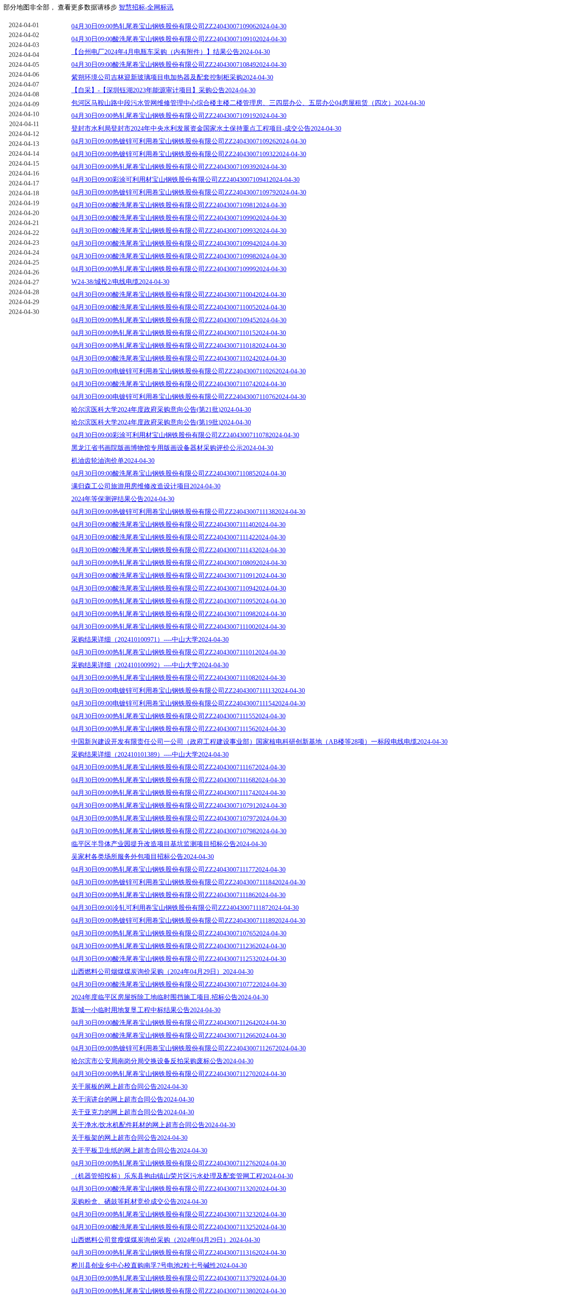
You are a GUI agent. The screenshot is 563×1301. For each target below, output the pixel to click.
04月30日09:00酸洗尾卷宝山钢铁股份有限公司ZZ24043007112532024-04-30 (178, 958)
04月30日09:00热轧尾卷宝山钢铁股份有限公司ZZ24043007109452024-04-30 (178, 319)
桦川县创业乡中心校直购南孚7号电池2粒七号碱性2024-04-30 (159, 1265)
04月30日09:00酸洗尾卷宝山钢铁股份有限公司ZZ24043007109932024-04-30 (178, 230)
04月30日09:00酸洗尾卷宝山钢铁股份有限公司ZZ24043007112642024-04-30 (178, 1022)
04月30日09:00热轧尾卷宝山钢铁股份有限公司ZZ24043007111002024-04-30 (178, 626)
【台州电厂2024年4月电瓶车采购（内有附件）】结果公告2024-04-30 (170, 51)
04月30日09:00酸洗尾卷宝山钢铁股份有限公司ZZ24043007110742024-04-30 (178, 383)
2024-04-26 (24, 272)
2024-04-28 (24, 291)
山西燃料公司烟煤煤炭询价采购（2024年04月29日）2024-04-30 (162, 971)
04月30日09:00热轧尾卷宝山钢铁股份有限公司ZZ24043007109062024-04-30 (178, 26)
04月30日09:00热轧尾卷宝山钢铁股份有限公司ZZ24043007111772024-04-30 (178, 869)
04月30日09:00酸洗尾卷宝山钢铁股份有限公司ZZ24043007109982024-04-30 (178, 256)
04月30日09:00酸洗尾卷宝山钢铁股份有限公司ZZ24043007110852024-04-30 (178, 473)
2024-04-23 (24, 242)
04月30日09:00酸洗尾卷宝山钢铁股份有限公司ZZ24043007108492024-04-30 (178, 64)
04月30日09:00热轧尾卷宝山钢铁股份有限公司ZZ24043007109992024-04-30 (178, 268)
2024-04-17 (24, 183)
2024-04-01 (24, 24)
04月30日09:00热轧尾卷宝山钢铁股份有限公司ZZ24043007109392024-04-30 (178, 166)
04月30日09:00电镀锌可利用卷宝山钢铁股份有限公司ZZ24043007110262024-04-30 (188, 371)
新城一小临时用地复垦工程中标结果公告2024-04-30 (146, 1009)
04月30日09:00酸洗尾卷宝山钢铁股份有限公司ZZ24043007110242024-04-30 (178, 358)
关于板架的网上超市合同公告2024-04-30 (129, 1137)
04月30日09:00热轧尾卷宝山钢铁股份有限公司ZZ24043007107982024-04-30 (178, 831)
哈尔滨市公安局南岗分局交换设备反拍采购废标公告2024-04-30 (162, 1060)
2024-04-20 (24, 212)
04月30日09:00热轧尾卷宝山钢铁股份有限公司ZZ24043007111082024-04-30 (178, 677)
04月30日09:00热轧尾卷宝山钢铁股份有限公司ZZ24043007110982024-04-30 (178, 613)
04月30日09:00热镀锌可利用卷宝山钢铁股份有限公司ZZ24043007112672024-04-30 (188, 1048)
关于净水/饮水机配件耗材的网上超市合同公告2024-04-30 (153, 1124)
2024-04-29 (24, 301)
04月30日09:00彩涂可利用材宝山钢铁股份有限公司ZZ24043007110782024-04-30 (185, 434)
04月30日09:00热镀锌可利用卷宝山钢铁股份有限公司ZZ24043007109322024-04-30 (188, 153)
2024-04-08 (24, 94)
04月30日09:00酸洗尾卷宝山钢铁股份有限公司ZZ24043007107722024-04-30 (178, 984)
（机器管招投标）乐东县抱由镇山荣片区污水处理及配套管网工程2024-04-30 (182, 1175)
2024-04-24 (24, 252)
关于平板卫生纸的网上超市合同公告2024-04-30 (139, 1150)
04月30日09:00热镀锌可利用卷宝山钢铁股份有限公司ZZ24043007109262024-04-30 (188, 141)
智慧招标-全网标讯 (146, 7)
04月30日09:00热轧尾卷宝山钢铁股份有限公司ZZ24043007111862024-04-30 (178, 894)
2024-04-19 (24, 202)
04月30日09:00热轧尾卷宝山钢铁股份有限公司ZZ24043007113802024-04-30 (178, 1290)
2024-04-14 (24, 153)
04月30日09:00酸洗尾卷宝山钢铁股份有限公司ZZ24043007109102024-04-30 (178, 38)
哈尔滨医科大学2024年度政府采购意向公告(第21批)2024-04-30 (161, 409)
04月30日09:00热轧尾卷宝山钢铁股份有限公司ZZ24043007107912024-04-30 (178, 805)
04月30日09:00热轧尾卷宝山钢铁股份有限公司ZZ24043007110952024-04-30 (178, 601)
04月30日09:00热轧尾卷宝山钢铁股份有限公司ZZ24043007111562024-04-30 (178, 728)
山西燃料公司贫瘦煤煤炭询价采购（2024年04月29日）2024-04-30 (165, 1239)
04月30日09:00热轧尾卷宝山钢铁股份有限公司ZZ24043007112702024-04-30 (178, 1073)
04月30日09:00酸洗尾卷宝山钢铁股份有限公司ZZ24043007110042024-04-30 (178, 294)
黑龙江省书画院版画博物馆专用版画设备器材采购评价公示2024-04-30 (172, 447)
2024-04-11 (24, 123)
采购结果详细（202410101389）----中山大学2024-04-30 (150, 754)
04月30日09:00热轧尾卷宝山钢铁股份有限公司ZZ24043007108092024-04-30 (178, 562)
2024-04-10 (24, 113)
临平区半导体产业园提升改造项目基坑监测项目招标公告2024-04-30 (169, 843)
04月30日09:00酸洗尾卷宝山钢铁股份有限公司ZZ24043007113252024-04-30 (178, 1227)
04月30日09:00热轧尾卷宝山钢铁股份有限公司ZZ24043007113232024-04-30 (178, 1214)
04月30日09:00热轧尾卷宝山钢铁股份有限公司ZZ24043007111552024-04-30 (178, 716)
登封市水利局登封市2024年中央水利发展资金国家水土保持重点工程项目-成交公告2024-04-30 (206, 128)
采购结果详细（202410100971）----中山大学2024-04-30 (150, 639)
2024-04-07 (24, 84)
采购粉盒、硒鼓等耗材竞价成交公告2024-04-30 (139, 1201)
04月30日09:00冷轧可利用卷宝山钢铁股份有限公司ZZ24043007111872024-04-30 (185, 907)
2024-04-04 (24, 54)
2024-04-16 (24, 173)
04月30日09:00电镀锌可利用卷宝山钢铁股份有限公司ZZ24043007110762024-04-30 (188, 396)
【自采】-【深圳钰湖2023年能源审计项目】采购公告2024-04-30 (163, 90)
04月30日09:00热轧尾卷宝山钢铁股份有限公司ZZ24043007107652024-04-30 (178, 933)
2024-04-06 (24, 74)
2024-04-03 (24, 44)
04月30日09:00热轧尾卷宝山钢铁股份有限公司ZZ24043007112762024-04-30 (178, 1163)
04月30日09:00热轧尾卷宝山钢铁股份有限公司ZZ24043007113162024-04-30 (178, 1252)
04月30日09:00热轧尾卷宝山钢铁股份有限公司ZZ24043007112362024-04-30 (178, 945)
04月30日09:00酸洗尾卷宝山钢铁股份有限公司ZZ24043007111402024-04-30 (178, 524)
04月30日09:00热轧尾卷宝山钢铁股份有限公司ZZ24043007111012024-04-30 (178, 652)
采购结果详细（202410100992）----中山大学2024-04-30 (150, 664)
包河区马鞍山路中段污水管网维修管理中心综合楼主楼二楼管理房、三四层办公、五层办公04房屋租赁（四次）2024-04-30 (248, 102)
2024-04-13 (24, 143)
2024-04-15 (24, 163)
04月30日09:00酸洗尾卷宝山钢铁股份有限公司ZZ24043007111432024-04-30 (178, 549)
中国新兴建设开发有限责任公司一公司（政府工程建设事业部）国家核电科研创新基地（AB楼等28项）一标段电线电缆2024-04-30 (259, 741)
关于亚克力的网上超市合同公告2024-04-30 (132, 1112)
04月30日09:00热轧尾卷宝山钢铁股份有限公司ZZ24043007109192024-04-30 (178, 115)
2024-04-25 (24, 262)
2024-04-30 (24, 311)
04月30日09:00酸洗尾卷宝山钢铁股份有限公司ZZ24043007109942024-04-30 (178, 243)
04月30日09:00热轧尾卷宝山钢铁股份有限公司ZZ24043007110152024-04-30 (178, 332)
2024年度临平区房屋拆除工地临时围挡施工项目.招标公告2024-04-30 (169, 997)
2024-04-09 (24, 104)
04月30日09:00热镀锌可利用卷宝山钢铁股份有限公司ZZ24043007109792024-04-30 (188, 192)
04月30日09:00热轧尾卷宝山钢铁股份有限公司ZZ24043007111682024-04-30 (178, 779)
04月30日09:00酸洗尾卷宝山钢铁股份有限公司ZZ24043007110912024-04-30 (178, 575)
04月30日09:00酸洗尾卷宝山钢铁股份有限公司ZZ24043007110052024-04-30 (178, 307)
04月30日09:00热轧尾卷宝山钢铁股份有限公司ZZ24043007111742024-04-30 (178, 792)
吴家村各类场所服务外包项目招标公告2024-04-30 (142, 856)
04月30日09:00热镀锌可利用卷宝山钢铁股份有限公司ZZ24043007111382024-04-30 (188, 511)
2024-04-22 (24, 232)
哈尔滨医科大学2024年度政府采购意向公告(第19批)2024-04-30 (161, 422)
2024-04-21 (24, 222)
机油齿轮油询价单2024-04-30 (113, 460)
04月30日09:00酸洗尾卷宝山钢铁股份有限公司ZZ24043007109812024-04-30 (178, 205)
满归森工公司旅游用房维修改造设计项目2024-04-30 (146, 486)
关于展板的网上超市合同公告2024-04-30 (129, 1086)
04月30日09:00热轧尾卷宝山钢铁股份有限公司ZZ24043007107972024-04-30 (178, 818)
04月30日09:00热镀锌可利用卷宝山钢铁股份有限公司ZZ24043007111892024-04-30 (188, 920)
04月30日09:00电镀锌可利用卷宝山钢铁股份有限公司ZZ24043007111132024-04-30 (188, 690)
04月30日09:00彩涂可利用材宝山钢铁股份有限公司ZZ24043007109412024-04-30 (185, 179)
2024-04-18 (24, 193)
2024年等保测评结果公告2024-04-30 (122, 498)
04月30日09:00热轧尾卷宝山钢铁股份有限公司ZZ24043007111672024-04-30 (178, 767)
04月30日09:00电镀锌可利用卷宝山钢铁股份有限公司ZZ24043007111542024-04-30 (188, 703)
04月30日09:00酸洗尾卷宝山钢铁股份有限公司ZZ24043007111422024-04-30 (178, 537)
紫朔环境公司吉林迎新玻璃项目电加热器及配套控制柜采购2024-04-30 (172, 77)
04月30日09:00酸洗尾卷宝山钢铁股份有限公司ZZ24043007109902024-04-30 (178, 217)
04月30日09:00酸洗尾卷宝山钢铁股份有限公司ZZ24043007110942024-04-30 (178, 588)
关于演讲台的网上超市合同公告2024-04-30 (132, 1099)
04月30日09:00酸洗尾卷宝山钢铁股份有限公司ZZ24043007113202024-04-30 (178, 1188)
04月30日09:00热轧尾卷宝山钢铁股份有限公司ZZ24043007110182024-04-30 (178, 345)
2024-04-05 (24, 64)
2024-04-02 (24, 34)
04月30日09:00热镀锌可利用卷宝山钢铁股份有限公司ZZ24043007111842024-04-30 (188, 882)
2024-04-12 (24, 133)
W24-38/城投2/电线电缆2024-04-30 (120, 281)
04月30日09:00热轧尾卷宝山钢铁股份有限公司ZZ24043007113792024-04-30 (178, 1278)
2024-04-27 (24, 282)
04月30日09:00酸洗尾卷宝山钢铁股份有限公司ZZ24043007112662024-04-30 (178, 1035)
